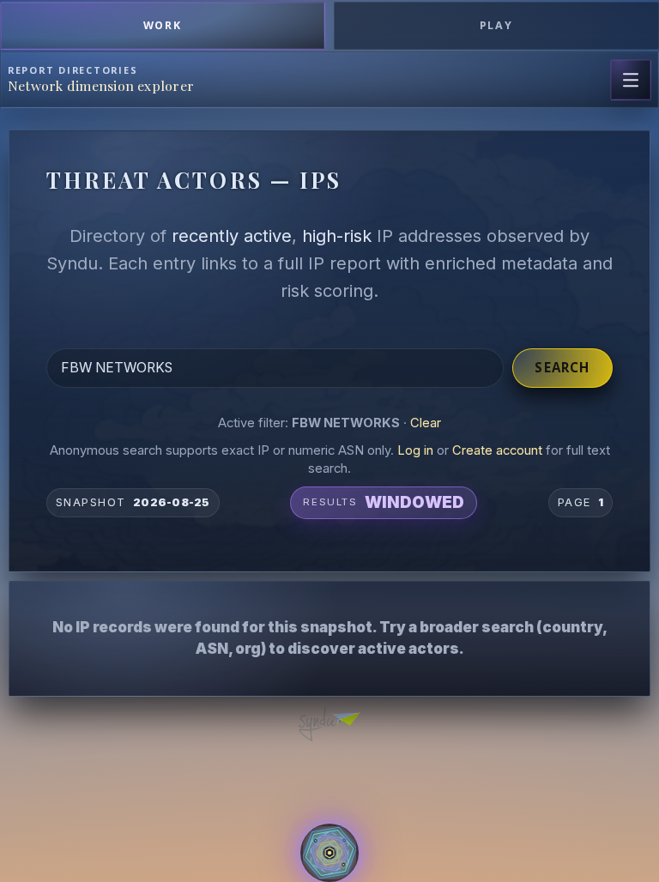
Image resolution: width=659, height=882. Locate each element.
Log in (415, 450)
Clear (425, 423)
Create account (497, 450)
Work (163, 25)
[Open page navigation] (630, 79)
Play (497, 25)
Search (562, 367)
